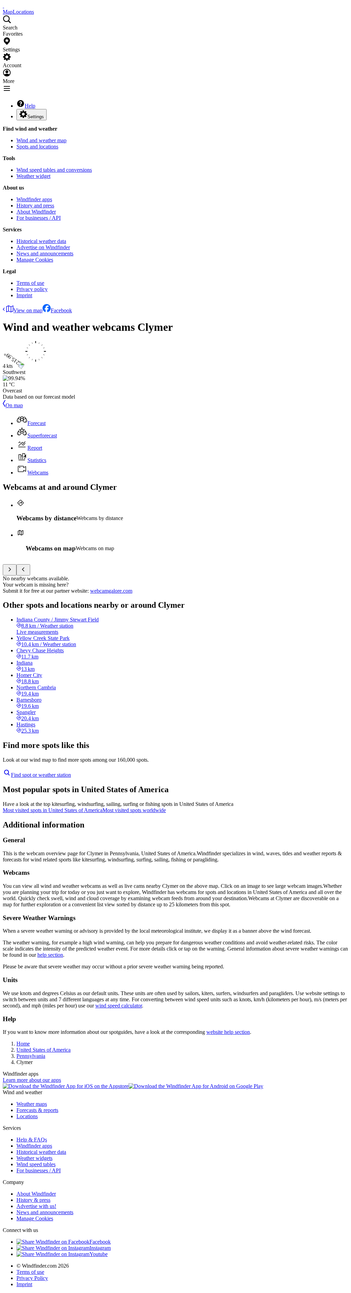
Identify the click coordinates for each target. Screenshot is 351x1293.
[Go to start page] (3, 6)
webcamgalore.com (111, 591)
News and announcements (44, 253)
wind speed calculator (118, 1005)
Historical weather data (41, 241)
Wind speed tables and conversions (54, 170)
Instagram (100, 1248)
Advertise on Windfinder (43, 247)
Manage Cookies (34, 260)
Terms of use (30, 283)
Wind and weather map (41, 140)
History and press (35, 205)
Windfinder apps (34, 199)
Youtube (98, 1254)
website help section (228, 1032)
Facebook (61, 310)
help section (50, 955)
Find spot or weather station (41, 775)
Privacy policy (32, 289)
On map (14, 405)
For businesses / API (38, 218)
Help (30, 106)
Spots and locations (37, 146)
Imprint (24, 295)
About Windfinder (36, 212)
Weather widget (33, 176)
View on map (28, 310)
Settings (35, 116)
